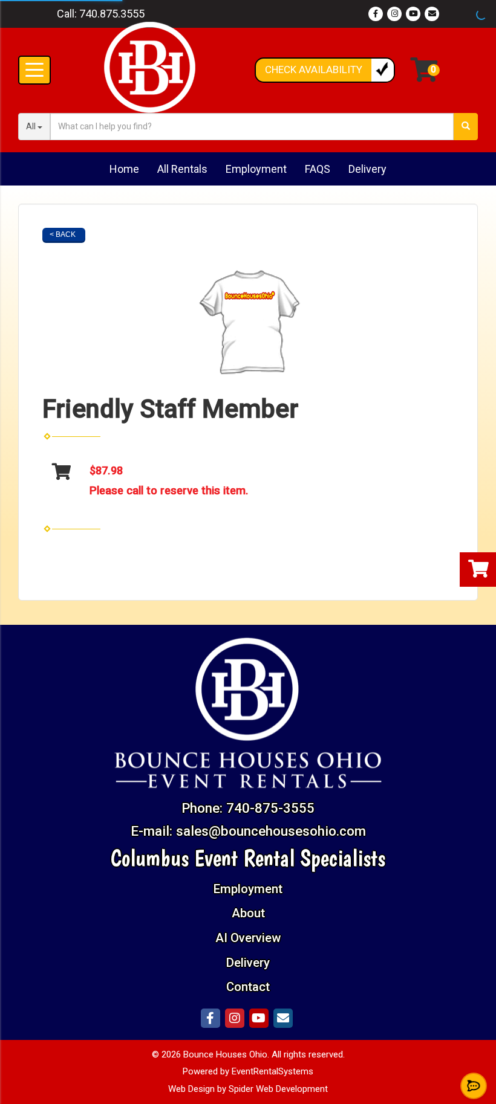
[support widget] (474, 1086)
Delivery (367, 169)
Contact (248, 987)
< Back (63, 234)
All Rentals (182, 169)
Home (124, 169)
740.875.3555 (112, 13)
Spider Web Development (278, 1088)
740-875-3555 (270, 808)
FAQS (317, 169)
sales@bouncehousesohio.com (271, 831)
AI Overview (248, 938)
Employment (256, 169)
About (248, 913)
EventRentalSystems (272, 1071)
